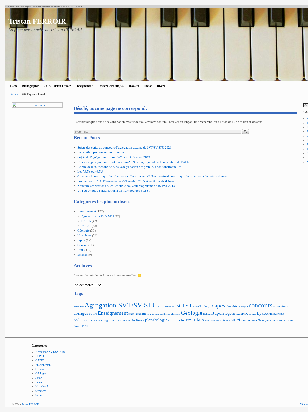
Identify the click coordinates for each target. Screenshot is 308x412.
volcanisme (285, 320)
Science (82, 254)
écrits (86, 325)
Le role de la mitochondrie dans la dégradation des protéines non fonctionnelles (129, 167)
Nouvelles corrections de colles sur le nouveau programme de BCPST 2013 (126, 186)
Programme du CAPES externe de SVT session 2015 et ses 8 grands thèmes (125, 181)
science (225, 320)
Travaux (133, 86)
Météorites (83, 320)
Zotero (77, 326)
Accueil (15, 94)
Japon (81, 240)
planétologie (156, 319)
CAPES (86, 221)
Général (82, 245)
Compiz (243, 306)
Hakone (207, 314)
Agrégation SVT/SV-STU (97, 216)
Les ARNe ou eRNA (90, 171)
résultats (195, 320)
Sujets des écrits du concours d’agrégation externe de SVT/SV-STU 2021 (124, 147)
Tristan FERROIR (37, 21)
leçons (230, 313)
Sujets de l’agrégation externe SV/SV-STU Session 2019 (113, 157)
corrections (280, 306)
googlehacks (173, 314)
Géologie (83, 230)
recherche (176, 320)
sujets (236, 320)
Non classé (84, 235)
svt (245, 320)
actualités (79, 306)
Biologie (205, 306)
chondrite (232, 306)
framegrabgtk (137, 313)
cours (93, 313)
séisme (253, 320)
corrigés (81, 313)
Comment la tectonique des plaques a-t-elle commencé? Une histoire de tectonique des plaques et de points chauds (152, 176)
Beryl (196, 306)
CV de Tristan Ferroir (57, 86)
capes (218, 305)
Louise (252, 314)
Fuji (149, 314)
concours (261, 305)
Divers (161, 86)
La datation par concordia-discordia (100, 152)
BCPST (86, 226)
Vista (275, 320)
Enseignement (84, 86)
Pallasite (122, 320)
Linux (81, 250)
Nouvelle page (101, 320)
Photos (148, 86)
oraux (113, 320)
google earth (159, 314)
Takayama (265, 320)
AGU (161, 306)
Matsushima (276, 313)
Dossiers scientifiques (110, 86)
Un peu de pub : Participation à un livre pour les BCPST (113, 190)
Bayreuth (169, 306)
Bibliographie (30, 86)
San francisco (212, 320)
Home (13, 86)
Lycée (262, 313)
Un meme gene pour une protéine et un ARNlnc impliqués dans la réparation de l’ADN (133, 162)
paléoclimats (136, 320)
